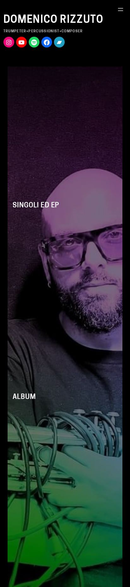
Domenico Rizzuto (53, 20)
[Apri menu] (120, 9)
